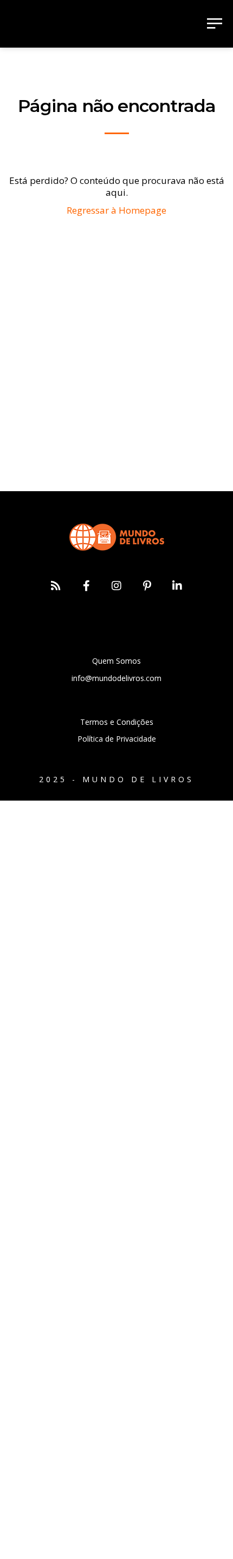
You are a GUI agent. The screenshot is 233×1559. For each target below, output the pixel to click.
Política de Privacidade (116, 739)
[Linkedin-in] (177, 586)
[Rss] (56, 586)
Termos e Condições (116, 722)
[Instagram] (116, 586)
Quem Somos (116, 661)
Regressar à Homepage (116, 210)
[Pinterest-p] (147, 586)
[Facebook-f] (86, 586)
